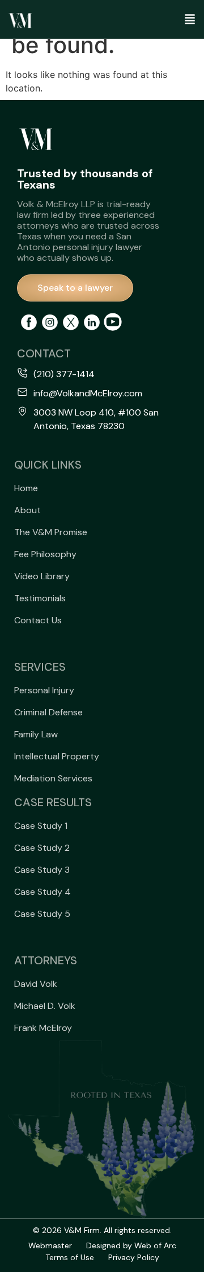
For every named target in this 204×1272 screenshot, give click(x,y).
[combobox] (179, 65)
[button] (174, 20)
